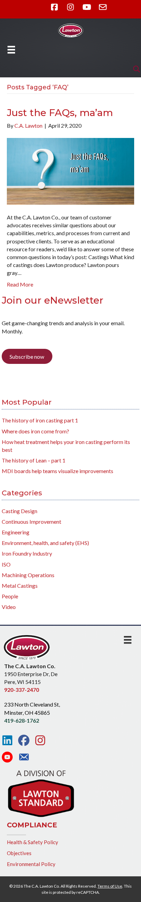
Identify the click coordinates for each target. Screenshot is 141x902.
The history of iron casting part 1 (40, 420)
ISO (6, 564)
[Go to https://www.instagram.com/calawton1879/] (40, 740)
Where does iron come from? (35, 431)
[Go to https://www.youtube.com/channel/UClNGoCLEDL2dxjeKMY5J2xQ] (7, 757)
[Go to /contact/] (23, 757)
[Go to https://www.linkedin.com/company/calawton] (7, 740)
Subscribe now (27, 356)
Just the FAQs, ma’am (60, 112)
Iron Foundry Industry (27, 553)
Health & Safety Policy (32, 842)
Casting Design (19, 511)
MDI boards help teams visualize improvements (57, 471)
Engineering (15, 532)
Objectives (19, 853)
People (10, 596)
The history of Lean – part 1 (33, 460)
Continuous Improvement (31, 521)
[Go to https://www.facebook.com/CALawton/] (23, 740)
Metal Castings (20, 585)
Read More (20, 284)
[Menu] (11, 49)
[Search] (134, 69)
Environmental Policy (31, 864)
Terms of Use (110, 886)
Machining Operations (28, 575)
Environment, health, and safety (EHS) (45, 542)
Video (9, 607)
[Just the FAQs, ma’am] (70, 170)
